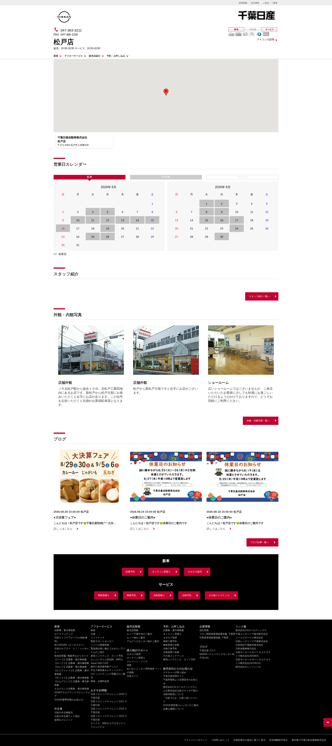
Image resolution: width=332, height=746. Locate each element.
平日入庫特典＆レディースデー (107, 670)
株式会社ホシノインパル (248, 666)
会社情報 (255, 3)
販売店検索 (132, 630)
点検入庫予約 (170, 648)
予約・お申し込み (116, 56)
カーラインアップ (63, 634)
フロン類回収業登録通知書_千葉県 (217, 634)
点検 (93, 634)
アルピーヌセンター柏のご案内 (143, 641)
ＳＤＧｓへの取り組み (174, 672)
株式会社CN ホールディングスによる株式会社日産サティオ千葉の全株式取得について (180, 691)
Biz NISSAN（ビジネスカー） (69, 645)
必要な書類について (173, 709)
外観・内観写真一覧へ (258, 420)
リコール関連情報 (100, 645)
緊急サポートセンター (102, 641)
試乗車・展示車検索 (64, 630)
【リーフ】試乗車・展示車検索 (70, 659)
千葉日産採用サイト (173, 676)
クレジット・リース (137, 661)
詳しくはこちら (63, 528)
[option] (91, 367)
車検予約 (131, 595)
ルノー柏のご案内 (136, 637)
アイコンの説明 (265, 39)
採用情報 (243, 3)
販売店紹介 (94, 56)
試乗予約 (130, 571)
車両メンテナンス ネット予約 (107, 656)
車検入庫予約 (170, 641)
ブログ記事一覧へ (259, 542)
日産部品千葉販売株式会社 (249, 645)
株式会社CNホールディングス (251, 630)
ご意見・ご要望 (270, 3)
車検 (93, 630)
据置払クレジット (63, 720)
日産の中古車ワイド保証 (67, 716)
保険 (129, 665)
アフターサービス (73, 56)
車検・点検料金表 (100, 681)
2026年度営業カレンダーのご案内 (180, 705)
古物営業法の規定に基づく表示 (249, 740)
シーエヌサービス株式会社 (249, 637)
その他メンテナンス (219, 595)
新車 (56, 56)
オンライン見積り (161, 571)
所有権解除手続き (278, 740)
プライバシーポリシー (195, 740)
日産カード (132, 676)
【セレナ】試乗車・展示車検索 (70, 666)
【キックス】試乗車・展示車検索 (71, 677)
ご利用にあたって (220, 740)
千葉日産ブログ (207, 650)
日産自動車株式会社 (246, 648)
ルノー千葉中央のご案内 (139, 634)
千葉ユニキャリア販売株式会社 (252, 634)
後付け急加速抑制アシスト (104, 666)
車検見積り (104, 595)
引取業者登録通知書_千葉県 (213, 637)
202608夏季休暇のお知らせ (68, 699)
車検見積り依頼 (171, 645)
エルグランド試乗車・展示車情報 (71, 688)
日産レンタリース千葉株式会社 (252, 641)
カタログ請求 (195, 571)
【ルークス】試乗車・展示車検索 (71, 663)
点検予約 (186, 595)
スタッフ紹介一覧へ (259, 296)
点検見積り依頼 (171, 652)
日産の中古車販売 (63, 712)
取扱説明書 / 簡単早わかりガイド (71, 656)
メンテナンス (98, 637)
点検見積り (159, 595)
